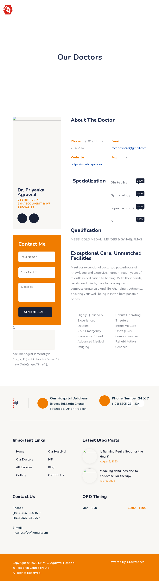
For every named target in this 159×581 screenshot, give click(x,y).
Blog (51, 467)
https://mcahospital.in (86, 164)
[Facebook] (22, 218)
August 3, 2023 (109, 461)
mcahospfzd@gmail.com (128, 148)
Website (77, 157)
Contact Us (56, 475)
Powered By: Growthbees (126, 562)
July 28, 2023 (107, 480)
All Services (24, 467)
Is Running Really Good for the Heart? (121, 454)
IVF (50, 459)
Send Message (35, 312)
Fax (114, 157)
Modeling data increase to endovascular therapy (119, 473)
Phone (76, 141)
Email (115, 141)
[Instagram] (34, 218)
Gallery (21, 475)
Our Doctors (24, 459)
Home (20, 451)
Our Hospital (57, 451)
